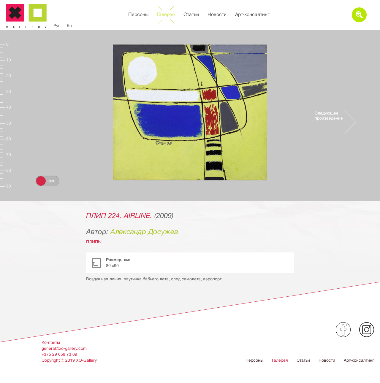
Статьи (191, 14)
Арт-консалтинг (252, 14)
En (69, 25)
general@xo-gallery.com (64, 348)
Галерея (166, 14)
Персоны (138, 14)
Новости (217, 14)
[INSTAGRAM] (366, 329)
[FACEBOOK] (343, 329)
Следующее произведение (329, 115)
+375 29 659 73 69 (59, 354)
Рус (57, 25)
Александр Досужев (144, 232)
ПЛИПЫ (94, 241)
